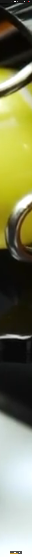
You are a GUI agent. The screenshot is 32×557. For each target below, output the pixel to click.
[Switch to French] (30, 1)
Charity (21, 1)
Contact (25, 1)
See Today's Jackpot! (16, 552)
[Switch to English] (28, 1)
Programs (17, 1)
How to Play (12, 1)
